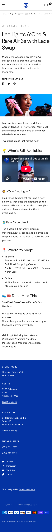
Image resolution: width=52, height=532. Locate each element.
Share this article (12, 79)
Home (4, 14)
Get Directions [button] (9, 402)
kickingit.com (12, 282)
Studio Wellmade (27, 489)
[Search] (44, 5)
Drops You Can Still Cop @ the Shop (24, 14)
